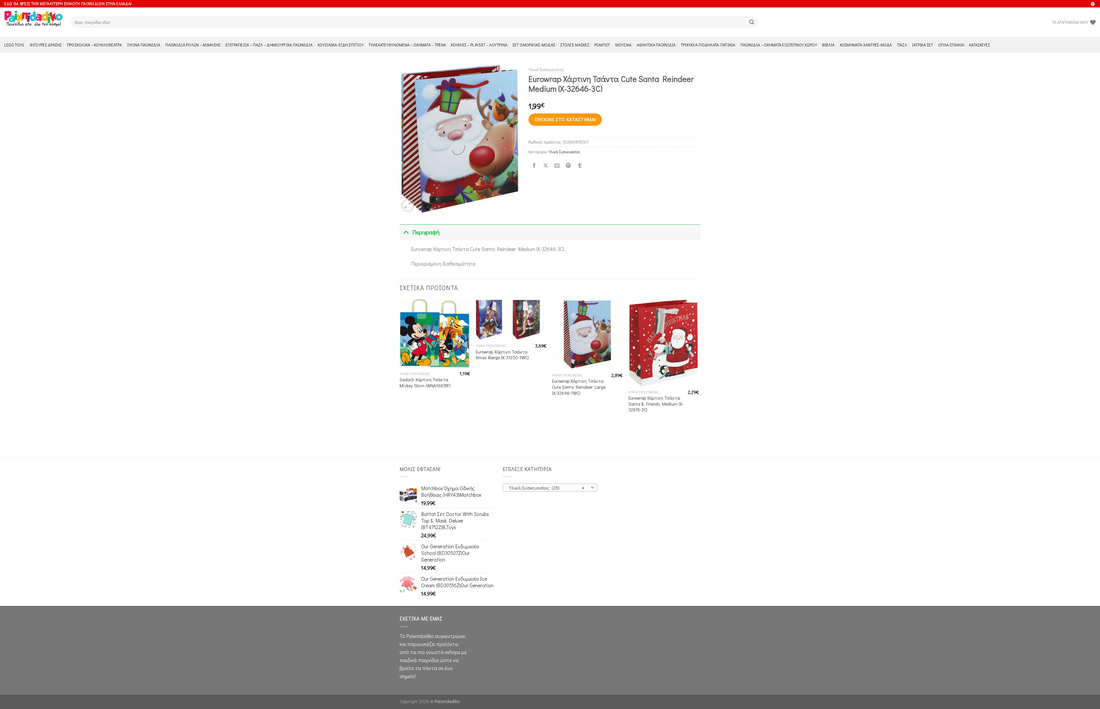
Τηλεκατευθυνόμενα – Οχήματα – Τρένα (407, 45)
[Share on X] (545, 165)
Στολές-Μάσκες (574, 45)
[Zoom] (408, 205)
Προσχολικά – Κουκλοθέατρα (94, 45)
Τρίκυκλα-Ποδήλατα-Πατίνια (708, 45)
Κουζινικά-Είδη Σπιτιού (341, 45)
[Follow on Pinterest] (1093, 4)
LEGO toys (14, 45)
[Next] (698, 376)
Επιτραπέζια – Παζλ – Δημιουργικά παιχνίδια (269, 45)
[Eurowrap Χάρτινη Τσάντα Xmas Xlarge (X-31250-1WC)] (511, 319)
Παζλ (902, 45)
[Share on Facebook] (534, 165)
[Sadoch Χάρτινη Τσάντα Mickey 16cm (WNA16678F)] (435, 333)
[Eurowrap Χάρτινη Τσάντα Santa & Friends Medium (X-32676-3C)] (663, 342)
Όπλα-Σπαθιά (951, 45)
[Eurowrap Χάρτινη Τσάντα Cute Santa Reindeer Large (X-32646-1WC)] (587, 334)
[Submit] (751, 22)
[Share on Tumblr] (580, 165)
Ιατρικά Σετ (922, 45)
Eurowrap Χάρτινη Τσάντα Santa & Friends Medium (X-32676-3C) (655, 404)
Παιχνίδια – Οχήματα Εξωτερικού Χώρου (778, 45)
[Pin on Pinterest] (568, 165)
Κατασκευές (979, 45)
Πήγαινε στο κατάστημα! (565, 119)
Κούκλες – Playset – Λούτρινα (479, 45)
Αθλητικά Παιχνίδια (656, 45)
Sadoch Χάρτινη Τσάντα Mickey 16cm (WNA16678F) (425, 382)
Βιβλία (828, 45)
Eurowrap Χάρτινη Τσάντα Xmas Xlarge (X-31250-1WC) (502, 355)
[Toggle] (406, 232)
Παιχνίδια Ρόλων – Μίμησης (192, 45)
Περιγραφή (425, 232)
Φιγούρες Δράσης (46, 45)
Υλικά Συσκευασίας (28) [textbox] (546, 487)
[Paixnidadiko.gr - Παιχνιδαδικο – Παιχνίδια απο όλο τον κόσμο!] (33, 22)
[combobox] (550, 488)
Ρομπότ (602, 45)
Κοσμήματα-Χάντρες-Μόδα (866, 45)
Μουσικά (623, 45)
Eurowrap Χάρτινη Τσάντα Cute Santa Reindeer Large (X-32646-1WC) (579, 387)
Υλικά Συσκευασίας (546, 69)
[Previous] (400, 376)
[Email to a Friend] (557, 165)
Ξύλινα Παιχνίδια (143, 45)
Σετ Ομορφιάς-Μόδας (533, 45)
